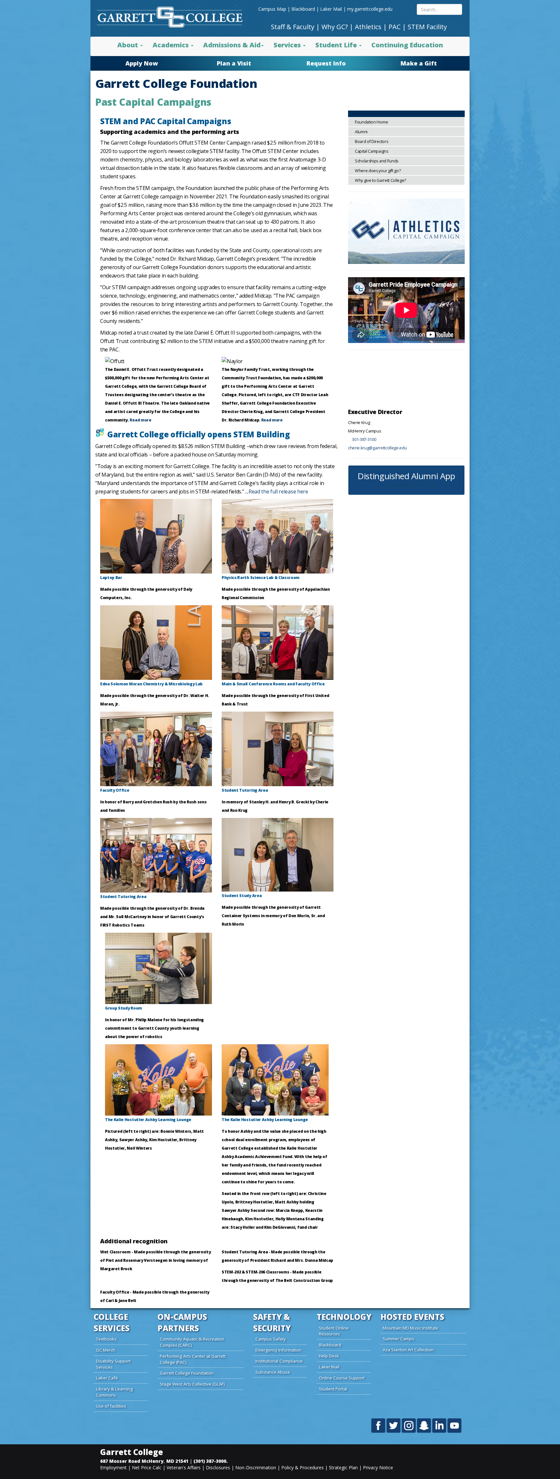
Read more (140, 420)
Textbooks (106, 1339)
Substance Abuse (272, 1372)
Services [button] (288, 45)
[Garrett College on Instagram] (409, 1425)
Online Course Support (342, 1378)
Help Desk (329, 1356)
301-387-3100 (374, 396)
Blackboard (303, 9)
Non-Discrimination (255, 1467)
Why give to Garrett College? (380, 180)
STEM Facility (427, 26)
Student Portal (333, 1389)
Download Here (406, 484)
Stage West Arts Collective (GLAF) (192, 1384)
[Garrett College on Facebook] (378, 1425)
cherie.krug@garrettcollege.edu (377, 448)
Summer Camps (398, 1339)
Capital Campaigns (371, 151)
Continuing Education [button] (407, 45)
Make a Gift (419, 63)
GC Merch (105, 1350)
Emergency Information (278, 1350)
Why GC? (334, 26)
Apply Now (141, 63)
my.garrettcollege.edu (369, 9)
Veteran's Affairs (184, 1467)
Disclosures (218, 1467)
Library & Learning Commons (114, 1392)
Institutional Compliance (279, 1361)
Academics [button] (171, 45)
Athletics (368, 26)
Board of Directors (371, 141)
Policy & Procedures (302, 1467)
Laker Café (107, 1378)
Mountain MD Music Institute (410, 1328)
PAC (395, 26)
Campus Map (272, 9)
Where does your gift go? (378, 170)
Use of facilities (111, 1406)
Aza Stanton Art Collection (408, 1350)
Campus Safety (270, 1339)
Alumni (361, 132)
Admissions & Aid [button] (232, 45)
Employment (113, 1467)
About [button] (128, 45)
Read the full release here (278, 491)
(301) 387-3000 (209, 1461)
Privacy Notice (378, 1467)
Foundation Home (371, 122)
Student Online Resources (334, 1331)
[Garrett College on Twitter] (394, 1425)
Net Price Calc (146, 1467)
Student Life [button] (336, 45)
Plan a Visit (234, 63)
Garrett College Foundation (187, 1373)
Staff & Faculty (292, 26)
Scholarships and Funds (376, 161)
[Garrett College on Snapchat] (424, 1425)
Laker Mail (331, 9)
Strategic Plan (343, 1467)
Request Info (326, 63)
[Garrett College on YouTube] (454, 1425)
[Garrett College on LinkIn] (439, 1425)
